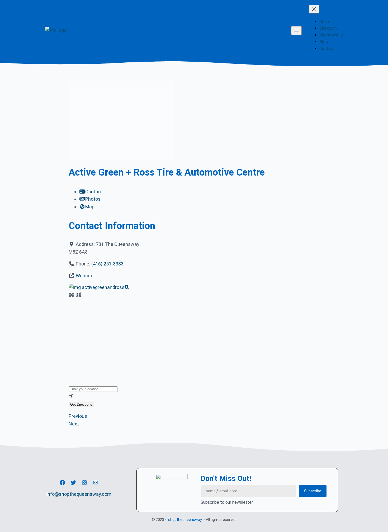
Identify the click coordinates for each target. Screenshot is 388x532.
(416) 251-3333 (107, 264)
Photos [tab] (93, 199)
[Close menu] (314, 9)
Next (74, 423)
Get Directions (81, 404)
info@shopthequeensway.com (78, 494)
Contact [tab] (94, 191)
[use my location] (194, 396)
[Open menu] (296, 30)
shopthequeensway (185, 519)
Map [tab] (89, 206)
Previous (78, 416)
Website (84, 275)
